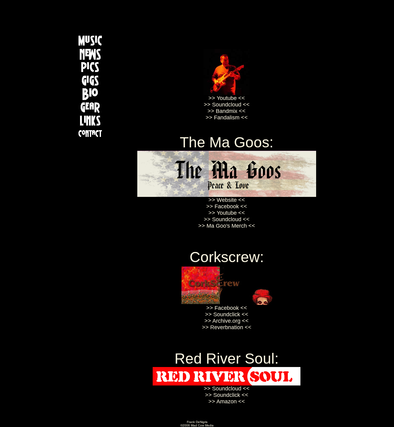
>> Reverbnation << (226, 327)
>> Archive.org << (226, 321)
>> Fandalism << (227, 117)
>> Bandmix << (226, 111)
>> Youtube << (226, 98)
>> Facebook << (226, 206)
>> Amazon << (226, 401)
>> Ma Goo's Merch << (226, 226)
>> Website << (226, 200)
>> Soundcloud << (227, 105)
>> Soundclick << (226, 314)
